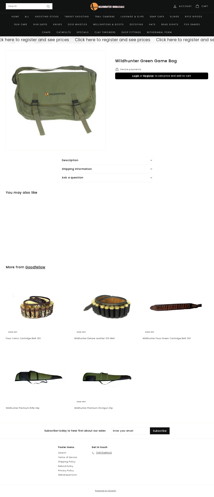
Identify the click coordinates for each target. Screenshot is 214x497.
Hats (152, 24)
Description (70, 160)
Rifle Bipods (193, 16)
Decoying (136, 24)
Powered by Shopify (105, 490)
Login (135, 76)
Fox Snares (192, 24)
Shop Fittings (131, 32)
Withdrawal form (159, 32)
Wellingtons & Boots (108, 24)
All (27, 16)
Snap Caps (157, 16)
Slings (174, 16)
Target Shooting (77, 16)
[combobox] (29, 6)
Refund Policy (65, 466)
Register (148, 76)
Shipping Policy (66, 461)
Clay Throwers (105, 32)
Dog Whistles (77, 24)
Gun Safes (40, 24)
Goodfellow (35, 267)
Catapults (63, 32)
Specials (83, 32)
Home (15, 16)
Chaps (46, 32)
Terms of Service (67, 457)
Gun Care (20, 24)
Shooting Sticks (47, 16)
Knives (57, 24)
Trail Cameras (105, 16)
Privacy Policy (66, 470)
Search (62, 452)
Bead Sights (169, 24)
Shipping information (77, 169)
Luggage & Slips (132, 16)
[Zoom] (55, 100)
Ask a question (72, 177)
